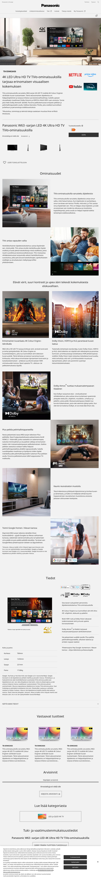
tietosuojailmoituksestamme (11, 872)
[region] (50, 862)
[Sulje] (98, 862)
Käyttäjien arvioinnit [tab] (50, 780)
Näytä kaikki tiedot (10, 704)
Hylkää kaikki (75, 862)
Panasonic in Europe (7, 2)
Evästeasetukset (75, 857)
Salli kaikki (75, 867)
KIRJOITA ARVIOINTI (49, 794)
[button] (12, 147)
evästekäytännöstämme (45, 870)
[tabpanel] (50, 791)
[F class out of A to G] (73, 130)
